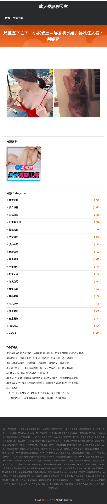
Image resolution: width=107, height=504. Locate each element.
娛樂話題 (55, 289)
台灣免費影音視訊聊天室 (67, 456)
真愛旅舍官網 (12, 449)
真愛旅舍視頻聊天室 (81, 453)
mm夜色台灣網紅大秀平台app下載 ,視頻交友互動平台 (55, 437)
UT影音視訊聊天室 (55, 484)
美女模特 (55, 207)
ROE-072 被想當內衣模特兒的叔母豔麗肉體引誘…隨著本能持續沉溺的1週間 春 (45, 353)
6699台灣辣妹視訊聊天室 (27, 453)
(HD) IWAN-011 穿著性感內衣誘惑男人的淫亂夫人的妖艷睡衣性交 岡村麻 (42, 383)
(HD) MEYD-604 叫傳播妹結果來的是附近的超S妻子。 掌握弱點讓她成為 (42, 378)
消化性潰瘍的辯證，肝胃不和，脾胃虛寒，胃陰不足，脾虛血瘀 (37, 363)
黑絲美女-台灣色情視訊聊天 (55, 460)
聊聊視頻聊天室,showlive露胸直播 (63, 472)
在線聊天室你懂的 (18, 433)
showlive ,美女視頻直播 (37, 433)
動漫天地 (55, 274)
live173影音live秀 (20, 484)
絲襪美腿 (55, 200)
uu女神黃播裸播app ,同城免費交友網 (65, 445)
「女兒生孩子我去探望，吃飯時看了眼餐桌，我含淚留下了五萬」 (38, 393)
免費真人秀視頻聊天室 (30, 449)
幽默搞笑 (55, 252)
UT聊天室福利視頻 (37, 484)
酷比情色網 (12, 388)
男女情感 (55, 237)
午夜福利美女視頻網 (29, 480)
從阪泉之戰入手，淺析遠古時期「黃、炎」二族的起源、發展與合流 (39, 368)
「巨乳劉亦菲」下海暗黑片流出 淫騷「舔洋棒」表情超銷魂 (36, 398)
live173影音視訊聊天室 (52, 429)
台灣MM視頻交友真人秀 (52, 449)
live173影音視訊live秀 (80, 480)
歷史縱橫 (55, 259)
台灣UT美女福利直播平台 (80, 460)
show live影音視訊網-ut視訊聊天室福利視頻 (22, 460)
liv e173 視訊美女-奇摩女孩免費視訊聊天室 (22, 429)
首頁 (7, 18)
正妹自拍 (55, 214)
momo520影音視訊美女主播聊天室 (55, 453)
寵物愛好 (55, 296)
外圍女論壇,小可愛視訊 (37, 445)
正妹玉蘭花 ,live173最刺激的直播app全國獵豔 (81, 476)
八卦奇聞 (55, 244)
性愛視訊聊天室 (71, 429)
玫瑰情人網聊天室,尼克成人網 (77, 464)
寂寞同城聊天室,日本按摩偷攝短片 (47, 464)
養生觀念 (55, 311)
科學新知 (55, 266)
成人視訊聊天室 (53, 6)
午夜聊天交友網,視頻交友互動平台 (78, 441)
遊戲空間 (55, 281)
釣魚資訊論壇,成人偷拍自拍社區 (77, 468)
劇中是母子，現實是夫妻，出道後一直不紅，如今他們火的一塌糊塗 (39, 358)
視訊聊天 (55, 326)
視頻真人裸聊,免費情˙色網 (47, 476)
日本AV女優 (55, 222)
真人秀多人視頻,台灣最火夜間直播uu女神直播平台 (40, 441)
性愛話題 (55, 229)
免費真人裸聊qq (92, 449)
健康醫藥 (55, 318)
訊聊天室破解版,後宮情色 (90, 472)
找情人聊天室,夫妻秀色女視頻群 (63, 433)
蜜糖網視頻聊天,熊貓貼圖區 (18, 437)
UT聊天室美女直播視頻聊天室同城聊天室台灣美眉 (33, 456)
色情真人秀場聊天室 (84, 484)
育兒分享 (55, 303)
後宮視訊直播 (85, 429)
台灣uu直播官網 (23, 464)
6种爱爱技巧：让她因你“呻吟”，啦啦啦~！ (27, 373)
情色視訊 (69, 484)
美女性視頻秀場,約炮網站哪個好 (32, 472)
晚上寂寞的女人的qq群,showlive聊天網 (44, 468)
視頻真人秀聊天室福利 (74, 449)
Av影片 (55, 333)
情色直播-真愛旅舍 (61, 480)
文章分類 (18, 18)
